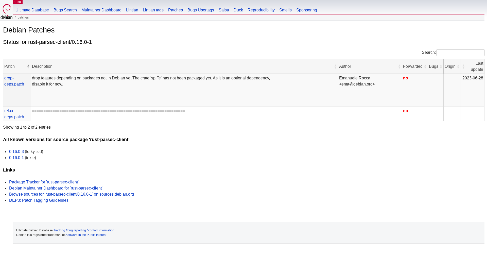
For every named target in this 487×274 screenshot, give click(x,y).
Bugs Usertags (200, 10)
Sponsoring (306, 10)
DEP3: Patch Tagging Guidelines (38, 200)
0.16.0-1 (16, 158)
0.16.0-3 (16, 151)
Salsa (224, 10)
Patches (175, 10)
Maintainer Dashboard (101, 10)
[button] (28, 66)
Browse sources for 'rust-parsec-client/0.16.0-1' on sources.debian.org (71, 194)
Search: (429, 52)
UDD (17, 2)
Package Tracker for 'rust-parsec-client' (44, 182)
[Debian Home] (6, 10)
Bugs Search (65, 10)
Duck (238, 10)
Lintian (132, 10)
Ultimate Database (32, 10)
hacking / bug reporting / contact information (84, 230)
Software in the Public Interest (85, 235)
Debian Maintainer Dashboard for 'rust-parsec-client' (55, 188)
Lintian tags (153, 10)
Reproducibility (261, 10)
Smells (285, 10)
